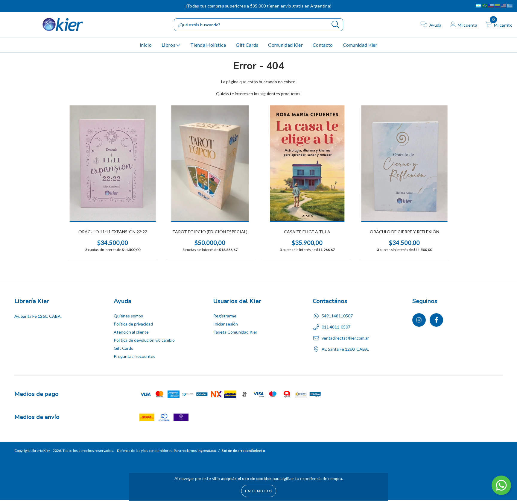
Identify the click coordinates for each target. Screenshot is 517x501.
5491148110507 (337, 315)
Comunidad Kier (285, 45)
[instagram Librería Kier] (8, 5)
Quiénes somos (128, 315)
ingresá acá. (207, 450)
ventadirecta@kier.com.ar (345, 337)
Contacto (323, 45)
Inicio (146, 45)
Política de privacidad (133, 323)
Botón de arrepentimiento (243, 450)
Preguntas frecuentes (134, 356)
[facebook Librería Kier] (17, 5)
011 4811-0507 (336, 326)
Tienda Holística (208, 45)
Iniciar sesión (225, 323)
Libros (169, 45)
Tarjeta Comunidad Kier (235, 331)
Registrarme (224, 315)
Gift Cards (247, 45)
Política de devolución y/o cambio (144, 340)
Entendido (258, 491)
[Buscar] (336, 25)
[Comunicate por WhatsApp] (501, 485)
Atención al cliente (131, 331)
